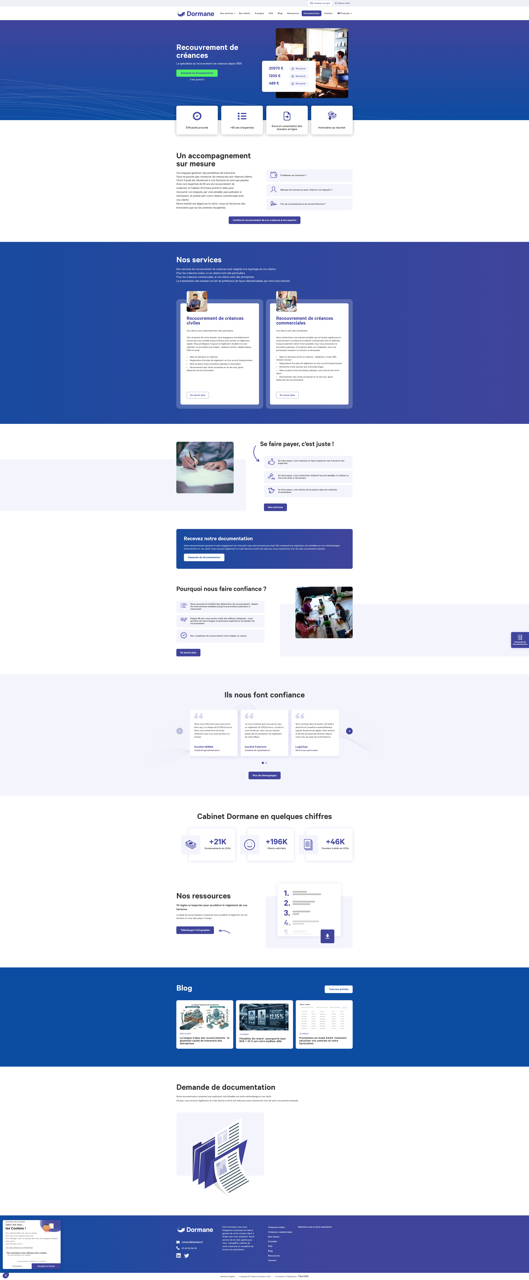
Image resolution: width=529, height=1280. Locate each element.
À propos (259, 13)
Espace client (344, 3)
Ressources (293, 13)
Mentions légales (228, 1277)
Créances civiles (276, 1227)
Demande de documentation (197, 73)
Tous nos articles (339, 989)
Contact (328, 13)
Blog (280, 13)
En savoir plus (197, 395)
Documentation (311, 13)
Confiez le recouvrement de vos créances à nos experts (264, 220)
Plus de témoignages (264, 775)
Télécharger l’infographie (195, 930)
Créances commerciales (280, 1232)
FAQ (271, 13)
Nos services (226, 13)
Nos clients (244, 13)
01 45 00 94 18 (189, 1248)
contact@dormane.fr (192, 1242)
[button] (263, 763)
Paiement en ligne (322, 3)
